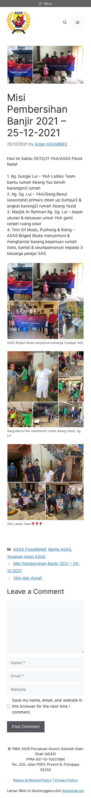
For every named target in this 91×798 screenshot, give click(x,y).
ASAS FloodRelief (29, 549)
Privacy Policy (66, 780)
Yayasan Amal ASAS (26, 556)
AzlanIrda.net (73, 790)
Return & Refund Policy (32, 780)
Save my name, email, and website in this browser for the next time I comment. (47, 706)
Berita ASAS (59, 549)
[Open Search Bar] (64, 23)
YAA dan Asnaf (27, 578)
